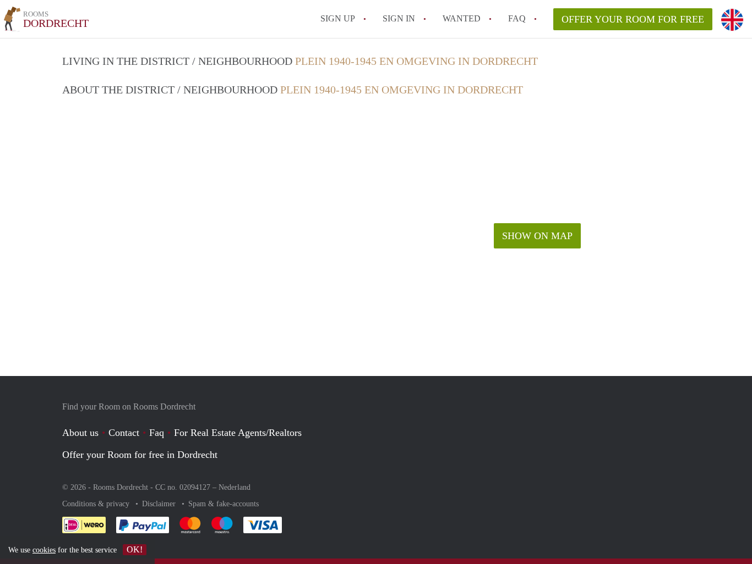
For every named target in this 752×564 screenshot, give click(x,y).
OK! (135, 549)
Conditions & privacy (97, 504)
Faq (156, 432)
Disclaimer (160, 504)
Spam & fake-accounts (223, 504)
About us (80, 432)
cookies (44, 550)
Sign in (399, 18)
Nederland (234, 487)
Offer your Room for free (633, 19)
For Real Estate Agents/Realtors (238, 432)
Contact (123, 432)
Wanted (462, 18)
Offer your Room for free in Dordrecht (139, 454)
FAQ (517, 18)
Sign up (337, 18)
